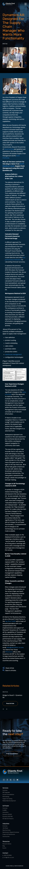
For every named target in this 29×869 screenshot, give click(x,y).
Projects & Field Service (9, 834)
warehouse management (13, 354)
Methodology (6, 796)
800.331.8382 (8, 855)
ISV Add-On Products (8, 818)
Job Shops (5, 828)
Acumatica (5, 812)
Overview (5, 790)
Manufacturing (6, 830)
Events (4, 848)
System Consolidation (8, 794)
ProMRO (5, 810)
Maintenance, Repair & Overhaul (11, 832)
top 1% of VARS (10, 621)
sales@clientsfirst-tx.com (15, 647)
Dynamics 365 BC (7, 814)
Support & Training (7, 798)
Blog (4, 846)
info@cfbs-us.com (9, 857)
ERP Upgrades (6, 792)
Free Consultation (12, 753)
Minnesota (8, 652)
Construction (6, 836)
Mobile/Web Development (9, 800)
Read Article (10, 703)
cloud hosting (9, 149)
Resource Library (7, 843)
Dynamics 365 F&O (8, 816)
